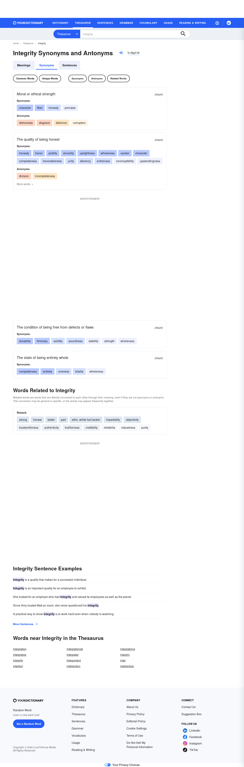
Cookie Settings (136, 728)
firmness (42, 341)
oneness (63, 371)
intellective (127, 666)
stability (93, 341)
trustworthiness (28, 427)
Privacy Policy (135, 714)
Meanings (23, 65)
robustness (128, 427)
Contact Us (188, 707)
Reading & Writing (83, 750)
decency (85, 161)
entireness (103, 161)
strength (109, 341)
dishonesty (26, 123)
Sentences (69, 65)
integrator (73, 655)
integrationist (75, 649)
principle (70, 108)
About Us (132, 707)
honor (39, 153)
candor (125, 153)
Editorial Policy (136, 721)
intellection (73, 666)
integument (74, 660)
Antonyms (97, 78)
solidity (58, 341)
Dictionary (78, 707)
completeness (28, 161)
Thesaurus (64, 34)
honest (37, 420)
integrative (19, 655)
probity (53, 153)
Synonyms (46, 65)
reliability (109, 427)
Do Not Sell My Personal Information (139, 745)
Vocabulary (79, 735)
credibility (92, 427)
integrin (125, 655)
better (51, 420)
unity (71, 161)
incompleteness (45, 176)
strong (23, 420)
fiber (40, 108)
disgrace (44, 123)
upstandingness (150, 161)
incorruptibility (125, 161)
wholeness (107, 153)
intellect (18, 666)
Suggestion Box (191, 714)
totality (79, 371)
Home (16, 43)
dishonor (61, 123)
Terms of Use (134, 735)
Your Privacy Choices (126, 765)
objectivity (132, 420)
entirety (47, 371)
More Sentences (23, 624)
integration (19, 649)
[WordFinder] (229, 22)
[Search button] (185, 34)
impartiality (113, 420)
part (63, 420)
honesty (54, 108)
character (25, 108)
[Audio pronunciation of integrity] (121, 52)
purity (144, 427)
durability (25, 341)
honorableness (52, 161)
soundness (76, 341)
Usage (76, 743)
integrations (127, 649)
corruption (79, 123)
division (24, 176)
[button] (217, 23)
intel (123, 660)
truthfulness (72, 427)
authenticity (51, 427)
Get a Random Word (29, 724)
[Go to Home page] (28, 22)
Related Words (118, 78)
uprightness (87, 153)
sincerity (68, 153)
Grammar (77, 728)
